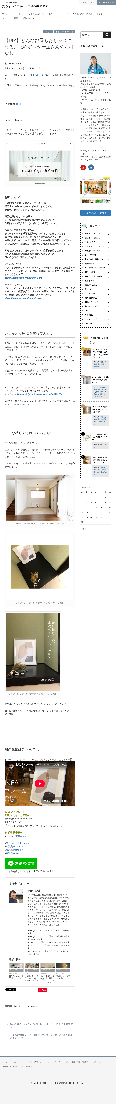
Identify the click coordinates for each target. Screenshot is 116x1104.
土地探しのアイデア (92, 251)
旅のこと (88, 289)
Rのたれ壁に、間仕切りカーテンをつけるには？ (100, 379)
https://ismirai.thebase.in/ (17, 404)
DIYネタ (48, 32)
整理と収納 (89, 281)
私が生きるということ (64, 32)
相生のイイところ (92, 302)
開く (18, 104)
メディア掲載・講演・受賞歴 (79, 14)
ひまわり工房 (37, 75)
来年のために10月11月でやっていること (16, 978)
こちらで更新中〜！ (16, 836)
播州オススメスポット (93, 234)
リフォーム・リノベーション (96, 268)
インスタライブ (91, 319)
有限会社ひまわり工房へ (17, 815)
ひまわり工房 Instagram (18, 843)
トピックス (102, 14)
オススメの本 (90, 294)
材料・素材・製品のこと (94, 259)
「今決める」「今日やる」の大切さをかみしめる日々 (31, 978)
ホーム (5, 14)
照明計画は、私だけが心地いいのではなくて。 (63, 978)
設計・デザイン (91, 255)
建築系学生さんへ (92, 285)
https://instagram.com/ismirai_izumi (23, 278)
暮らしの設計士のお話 (93, 276)
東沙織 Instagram (14, 850)
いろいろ (88, 323)
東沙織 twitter (12, 853)
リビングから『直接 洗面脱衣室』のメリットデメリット (100, 409)
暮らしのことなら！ (15, 812)
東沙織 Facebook (14, 846)
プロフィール (18, 14)
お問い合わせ (28, 18)
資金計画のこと (91, 264)
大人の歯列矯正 (91, 298)
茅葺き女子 (89, 315)
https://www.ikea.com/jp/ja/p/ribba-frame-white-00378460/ (33, 394)
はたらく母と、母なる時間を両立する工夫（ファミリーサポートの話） (47, 979)
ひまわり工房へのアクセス (40, 14)
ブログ (59, 14)
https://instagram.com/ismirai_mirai (23, 298)
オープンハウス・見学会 (94, 246)
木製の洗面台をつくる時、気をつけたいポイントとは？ (100, 460)
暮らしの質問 (90, 272)
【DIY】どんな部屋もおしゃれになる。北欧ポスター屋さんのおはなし (39, 47)
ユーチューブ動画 (10, 18)
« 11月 (83, 529)
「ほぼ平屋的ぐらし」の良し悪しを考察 (100, 437)
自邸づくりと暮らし (62, 970)
